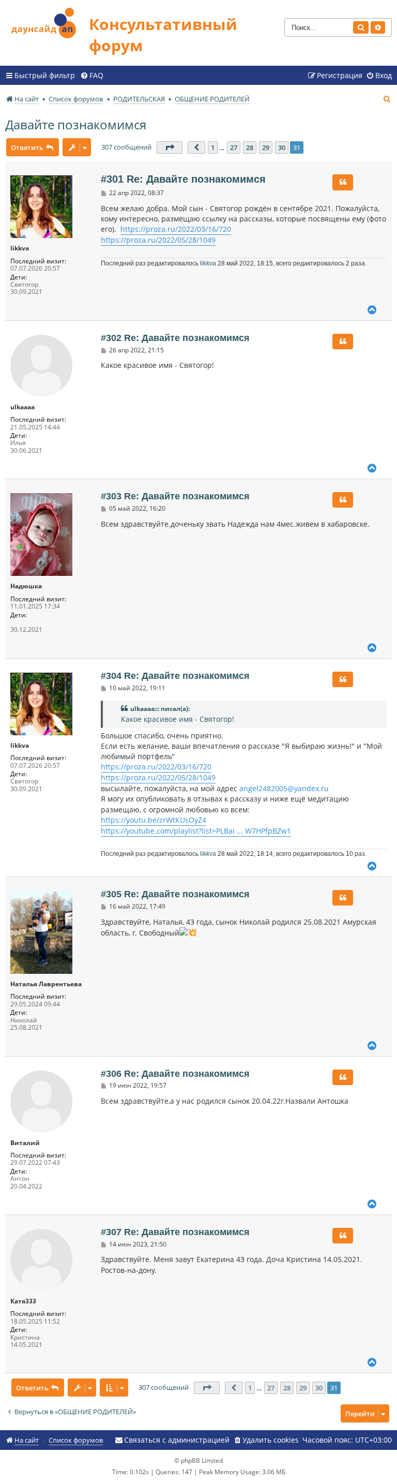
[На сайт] (47, 21)
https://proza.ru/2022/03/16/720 (175, 229)
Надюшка (26, 586)
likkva (19, 248)
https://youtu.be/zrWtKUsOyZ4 (153, 820)
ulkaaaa (22, 407)
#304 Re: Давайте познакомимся (175, 676)
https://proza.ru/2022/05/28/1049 (158, 240)
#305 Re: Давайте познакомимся (175, 894)
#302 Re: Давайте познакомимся (175, 338)
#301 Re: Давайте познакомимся (183, 179)
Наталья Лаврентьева (46, 984)
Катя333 (23, 1301)
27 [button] (233, 147)
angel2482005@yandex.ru (284, 788)
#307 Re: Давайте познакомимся (175, 1232)
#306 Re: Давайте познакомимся (175, 1074)
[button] (169, 147)
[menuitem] (91, 75)
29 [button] (265, 147)
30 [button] (281, 147)
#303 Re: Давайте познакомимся (175, 496)
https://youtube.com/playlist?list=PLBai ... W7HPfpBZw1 (196, 831)
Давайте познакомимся (75, 124)
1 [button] (213, 147)
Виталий (25, 1143)
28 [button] (249, 147)
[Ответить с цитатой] (342, 182)
